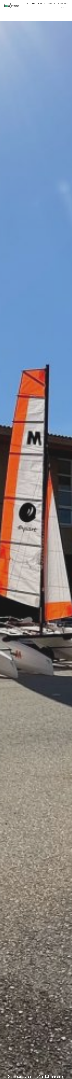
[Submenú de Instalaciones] (67, 3)
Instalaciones (62, 4)
